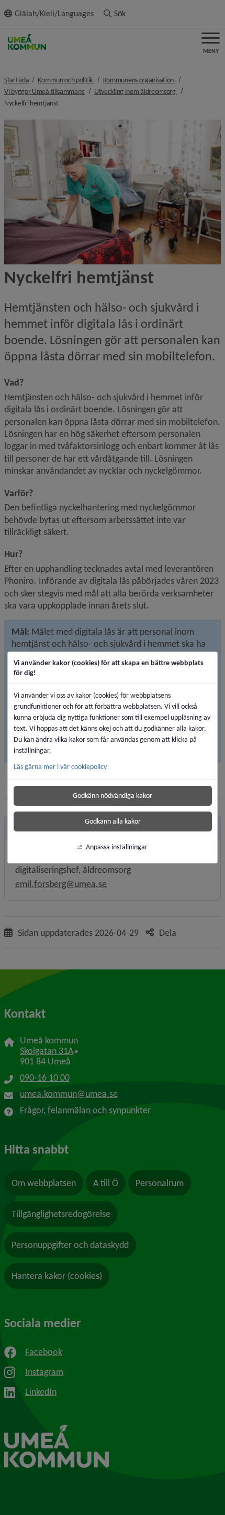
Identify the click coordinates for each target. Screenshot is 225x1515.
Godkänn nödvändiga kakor (112, 795)
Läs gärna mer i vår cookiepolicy (60, 766)
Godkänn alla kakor (113, 821)
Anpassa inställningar (117, 846)
